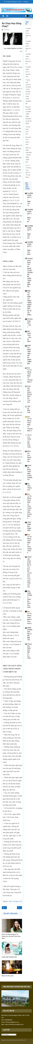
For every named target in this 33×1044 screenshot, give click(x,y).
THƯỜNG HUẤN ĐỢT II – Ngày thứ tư (28, 33)
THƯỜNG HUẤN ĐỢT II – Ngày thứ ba (28, 46)
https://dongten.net (15, 901)
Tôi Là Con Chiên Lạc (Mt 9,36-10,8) (29, 441)
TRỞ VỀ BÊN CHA (29, 409)
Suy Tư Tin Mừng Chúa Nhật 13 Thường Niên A (29, 424)
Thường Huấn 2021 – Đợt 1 (28, 130)
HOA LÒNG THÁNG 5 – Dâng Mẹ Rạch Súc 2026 (29, 599)
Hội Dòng (25, 1)
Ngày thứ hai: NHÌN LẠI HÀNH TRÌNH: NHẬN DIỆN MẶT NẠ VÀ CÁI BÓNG (28, 115)
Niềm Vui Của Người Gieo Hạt (29, 456)
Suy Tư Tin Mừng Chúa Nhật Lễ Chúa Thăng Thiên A (29, 544)
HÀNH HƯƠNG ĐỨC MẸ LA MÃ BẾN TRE (29, 634)
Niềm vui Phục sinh (7, 976)
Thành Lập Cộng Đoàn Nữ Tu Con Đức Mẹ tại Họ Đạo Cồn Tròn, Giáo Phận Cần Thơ (29, 572)
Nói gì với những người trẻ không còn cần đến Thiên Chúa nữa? (11, 936)
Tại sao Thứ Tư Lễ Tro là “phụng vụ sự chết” (20, 908)
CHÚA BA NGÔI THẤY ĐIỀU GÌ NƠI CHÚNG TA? (29, 472)
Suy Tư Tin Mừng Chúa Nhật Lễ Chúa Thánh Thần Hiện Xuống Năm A (29, 506)
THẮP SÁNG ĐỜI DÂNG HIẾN (29, 526)
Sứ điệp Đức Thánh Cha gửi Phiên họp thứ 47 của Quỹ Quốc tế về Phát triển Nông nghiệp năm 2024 (5, 908)
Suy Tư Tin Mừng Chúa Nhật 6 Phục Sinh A (29, 617)
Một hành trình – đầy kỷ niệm (28, 141)
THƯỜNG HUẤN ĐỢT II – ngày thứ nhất (28, 71)
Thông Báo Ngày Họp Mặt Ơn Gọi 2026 (29, 651)
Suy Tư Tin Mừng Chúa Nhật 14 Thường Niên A (28, 171)
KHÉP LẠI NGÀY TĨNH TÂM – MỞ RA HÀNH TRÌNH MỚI (28, 155)
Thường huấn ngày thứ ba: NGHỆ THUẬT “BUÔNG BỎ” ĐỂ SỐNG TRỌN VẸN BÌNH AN (28, 91)
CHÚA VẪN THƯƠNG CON (9, 957)
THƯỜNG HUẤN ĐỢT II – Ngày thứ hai (28, 58)
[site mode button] (27, 16)
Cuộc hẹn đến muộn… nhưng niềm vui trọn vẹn (29, 394)
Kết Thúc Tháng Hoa (29, 487)
